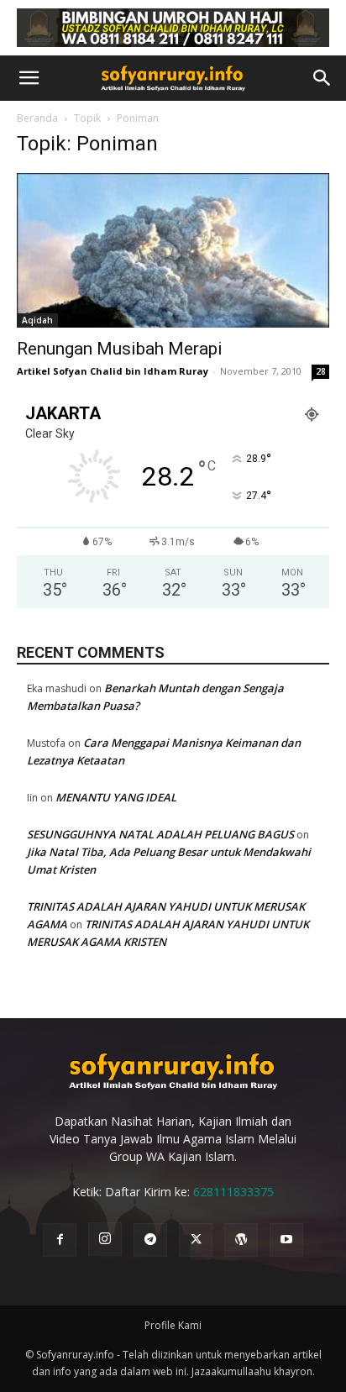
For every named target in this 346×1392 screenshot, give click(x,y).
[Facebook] (59, 1240)
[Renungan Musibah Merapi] (173, 250)
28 (321, 371)
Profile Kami (173, 1325)
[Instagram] (105, 1239)
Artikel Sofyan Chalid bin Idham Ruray (112, 371)
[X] (195, 1240)
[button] (28, 78)
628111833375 (233, 1192)
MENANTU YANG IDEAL (115, 797)
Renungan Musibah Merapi (120, 349)
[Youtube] (286, 1240)
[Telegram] (150, 1240)
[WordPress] (241, 1240)
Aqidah (37, 320)
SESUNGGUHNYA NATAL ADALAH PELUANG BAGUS (160, 834)
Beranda (37, 118)
